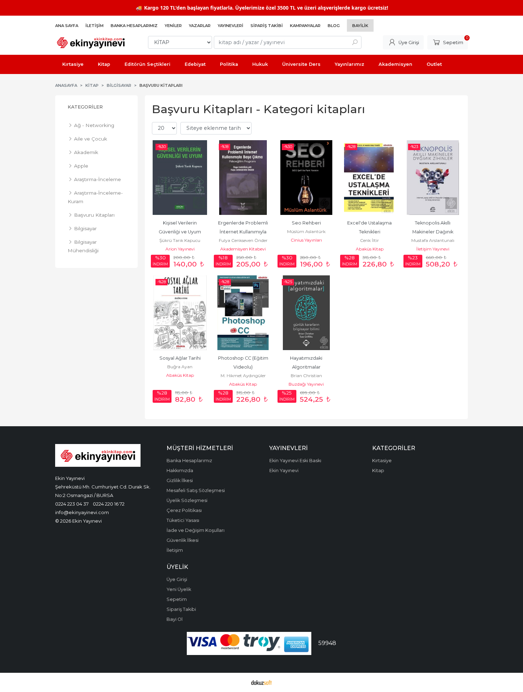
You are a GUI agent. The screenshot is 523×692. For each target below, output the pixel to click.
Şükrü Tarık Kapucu (179, 240)
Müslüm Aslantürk (306, 231)
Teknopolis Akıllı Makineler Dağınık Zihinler (433, 231)
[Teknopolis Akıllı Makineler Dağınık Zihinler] (433, 177)
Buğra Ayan (179, 366)
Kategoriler (85, 107)
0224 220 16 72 (109, 504)
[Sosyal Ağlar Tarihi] (180, 312)
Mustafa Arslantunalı (432, 240)
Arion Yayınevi (180, 249)
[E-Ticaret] (261, 682)
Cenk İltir (369, 240)
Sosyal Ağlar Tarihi (180, 358)
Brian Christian (306, 375)
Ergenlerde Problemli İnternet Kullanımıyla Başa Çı (243, 231)
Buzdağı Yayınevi (306, 384)
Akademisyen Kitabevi (243, 249)
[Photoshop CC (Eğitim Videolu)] (243, 312)
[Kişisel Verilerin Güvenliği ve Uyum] (180, 177)
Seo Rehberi (306, 223)
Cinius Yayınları (306, 240)
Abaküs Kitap (370, 249)
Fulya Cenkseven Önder (243, 240)
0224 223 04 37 (72, 504)
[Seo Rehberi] (306, 177)
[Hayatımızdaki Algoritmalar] (306, 312)
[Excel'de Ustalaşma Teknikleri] (370, 177)
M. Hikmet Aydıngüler (243, 375)
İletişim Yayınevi (432, 249)
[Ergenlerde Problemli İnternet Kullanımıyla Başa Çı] (243, 177)
